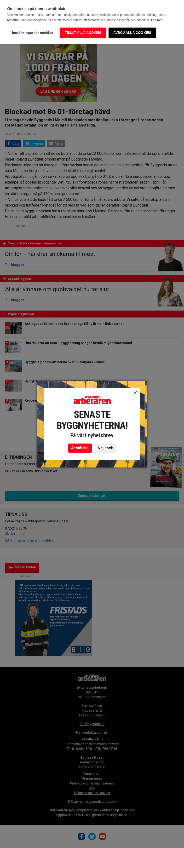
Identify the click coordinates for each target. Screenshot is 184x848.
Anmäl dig (80, 448)
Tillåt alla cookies (83, 33)
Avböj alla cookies (132, 33)
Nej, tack (105, 448)
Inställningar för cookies (32, 33)
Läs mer (156, 20)
